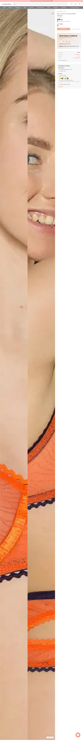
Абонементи (64, 7)
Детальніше (60, 86)
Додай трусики (50, 737)
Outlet (48, 7)
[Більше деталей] (62, 60)
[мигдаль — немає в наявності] (57, 25)
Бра (4, 7)
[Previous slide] (2, 374)
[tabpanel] (69, 43)
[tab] (60, 41)
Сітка (78, 56)
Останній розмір (40, 7)
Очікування (77, 54)
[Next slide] (53, 374)
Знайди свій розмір (75, 7)
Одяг (25, 7)
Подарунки (55, 7)
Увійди (60, 46)
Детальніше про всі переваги (65, 37)
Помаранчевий (76, 57)
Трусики (10, 7)
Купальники (17, 7)
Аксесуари (31, 7)
